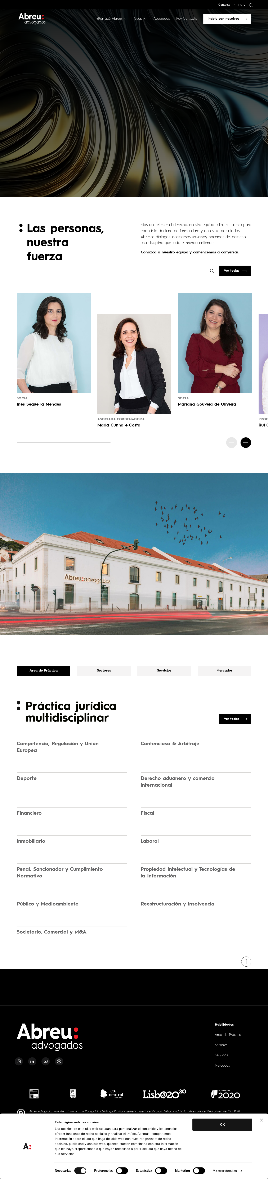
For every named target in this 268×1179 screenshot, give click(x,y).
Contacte (224, 4)
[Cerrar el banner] (261, 1120)
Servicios (221, 1055)
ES (240, 4)
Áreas (138, 19)
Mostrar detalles (225, 1171)
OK (222, 1124)
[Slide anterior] (231, 442)
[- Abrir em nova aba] (34, 1093)
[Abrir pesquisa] (249, 5)
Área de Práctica (228, 1035)
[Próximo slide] (245, 442)
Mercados (222, 1065)
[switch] (122, 1170)
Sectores (221, 1045)
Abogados (161, 19)
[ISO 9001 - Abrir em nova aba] (21, 1112)
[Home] (50, 1039)
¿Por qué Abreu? (109, 19)
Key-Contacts (186, 19)
